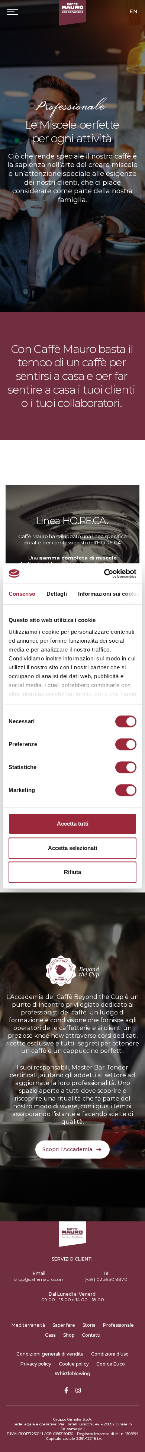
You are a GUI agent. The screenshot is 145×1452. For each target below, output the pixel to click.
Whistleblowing (72, 1373)
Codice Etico (110, 1364)
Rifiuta (72, 872)
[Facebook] (66, 1391)
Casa (50, 1335)
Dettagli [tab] (56, 594)
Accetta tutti (72, 823)
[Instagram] (78, 1391)
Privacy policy (35, 1364)
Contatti (91, 1335)
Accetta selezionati (72, 848)
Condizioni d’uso (110, 1354)
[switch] (125, 744)
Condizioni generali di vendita (50, 1354)
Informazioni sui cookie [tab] (108, 594)
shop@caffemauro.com (39, 1279)
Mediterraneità (28, 1325)
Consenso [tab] (22, 594)
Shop (68, 1335)
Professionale (118, 1325)
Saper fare (63, 1325)
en (133, 11)
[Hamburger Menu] (13, 12)
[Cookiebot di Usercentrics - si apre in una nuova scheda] (104, 573)
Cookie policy (74, 1364)
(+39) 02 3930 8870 (106, 1279)
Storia (89, 1325)
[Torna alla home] (72, 13)
